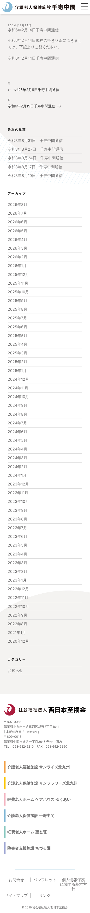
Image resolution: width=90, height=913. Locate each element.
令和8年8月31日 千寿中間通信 (35, 140)
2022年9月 (17, 615)
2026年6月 (17, 221)
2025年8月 (17, 309)
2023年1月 (17, 580)
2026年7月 (17, 213)
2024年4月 (17, 449)
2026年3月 (17, 248)
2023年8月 (17, 519)
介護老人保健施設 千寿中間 (30, 815)
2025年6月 (17, 326)
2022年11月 (18, 597)
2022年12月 (18, 588)
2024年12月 (18, 379)
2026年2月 (17, 256)
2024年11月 (18, 388)
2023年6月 (17, 536)
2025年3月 (17, 353)
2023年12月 (18, 484)
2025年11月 (18, 283)
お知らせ (15, 670)
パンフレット (44, 880)
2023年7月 (17, 527)
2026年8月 (17, 204)
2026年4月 (17, 239)
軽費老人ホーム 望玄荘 (27, 831)
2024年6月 (17, 431)
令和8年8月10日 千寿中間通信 (35, 175)
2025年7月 (17, 318)
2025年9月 (17, 300)
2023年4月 (17, 554)
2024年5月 (17, 440)
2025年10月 (18, 291)
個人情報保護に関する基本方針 (73, 884)
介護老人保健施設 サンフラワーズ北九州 (42, 783)
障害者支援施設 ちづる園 (29, 848)
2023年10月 (18, 501)
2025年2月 (17, 361)
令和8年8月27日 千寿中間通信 (35, 149)
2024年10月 (18, 396)
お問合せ (16, 880)
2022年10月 (18, 606)
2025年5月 (17, 335)
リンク (45, 895)
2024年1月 (17, 475)
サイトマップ (16, 895)
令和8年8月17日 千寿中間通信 (35, 166)
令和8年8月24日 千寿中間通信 (35, 157)
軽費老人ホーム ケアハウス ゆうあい (39, 799)
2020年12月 (18, 641)
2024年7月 (17, 423)
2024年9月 (17, 405)
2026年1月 (17, 265)
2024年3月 (17, 457)
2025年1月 (17, 370)
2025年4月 (17, 344)
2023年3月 (17, 562)
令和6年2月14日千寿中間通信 (33, 58)
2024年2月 (17, 466)
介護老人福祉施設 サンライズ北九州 (38, 767)
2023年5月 (17, 545)
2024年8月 (17, 414)
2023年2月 (17, 571)
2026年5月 (17, 230)
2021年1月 (17, 632)
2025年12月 (18, 274)
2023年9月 (17, 510)
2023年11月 (18, 492)
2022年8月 (17, 623)
